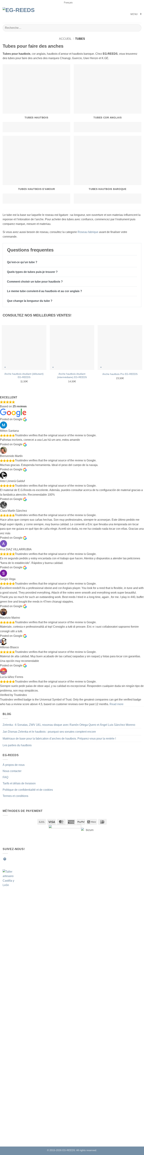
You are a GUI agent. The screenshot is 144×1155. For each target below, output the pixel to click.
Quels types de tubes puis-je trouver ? (32, 271)
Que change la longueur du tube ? (29, 300)
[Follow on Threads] (26, 859)
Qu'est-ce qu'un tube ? (22, 262)
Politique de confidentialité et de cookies (28, 789)
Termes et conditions (15, 795)
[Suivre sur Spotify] (4, 859)
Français (68, 2)
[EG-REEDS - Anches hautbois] (21, 14)
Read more (116, 704)
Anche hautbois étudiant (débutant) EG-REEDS (24, 375)
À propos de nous (14, 764)
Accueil (65, 38)
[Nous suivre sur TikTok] (17, 859)
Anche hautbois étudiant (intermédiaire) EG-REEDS (72, 375)
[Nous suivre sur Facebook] (9, 859)
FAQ (5, 777)
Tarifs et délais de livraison (19, 783)
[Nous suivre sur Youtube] (34, 859)
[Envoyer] (137, 27)
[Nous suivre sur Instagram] (13, 859)
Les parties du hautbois (17, 745)
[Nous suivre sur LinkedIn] (30, 859)
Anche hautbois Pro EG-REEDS (120, 374)
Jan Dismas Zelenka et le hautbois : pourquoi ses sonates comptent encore (49, 731)
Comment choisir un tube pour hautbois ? (35, 281)
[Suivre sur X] (22, 859)
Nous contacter (12, 771)
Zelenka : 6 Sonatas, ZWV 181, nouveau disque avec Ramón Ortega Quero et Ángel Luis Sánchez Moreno (69, 724)
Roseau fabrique (88, 232)
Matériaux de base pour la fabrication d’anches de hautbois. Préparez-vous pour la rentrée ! (59, 738)
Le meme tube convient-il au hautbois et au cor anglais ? (44, 291)
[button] (131, 14)
